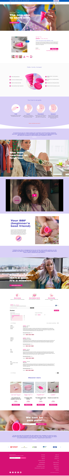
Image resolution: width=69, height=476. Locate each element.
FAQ (58, 460)
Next (61, 447)
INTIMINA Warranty (41, 464)
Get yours (14, 22)
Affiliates (43, 456)
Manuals (43, 458)
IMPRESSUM (57, 456)
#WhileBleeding (16, 285)
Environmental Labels (41, 466)
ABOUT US (57, 454)
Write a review (46, 38)
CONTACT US (56, 458)
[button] (58, 373)
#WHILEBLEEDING (42, 462)
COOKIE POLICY (56, 466)
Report (33, 334)
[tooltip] (57, 305)
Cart (58, 3)
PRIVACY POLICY (56, 464)
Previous (8, 447)
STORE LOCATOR (56, 462)
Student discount (41, 460)
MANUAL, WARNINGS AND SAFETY (34, 123)
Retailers (43, 454)
